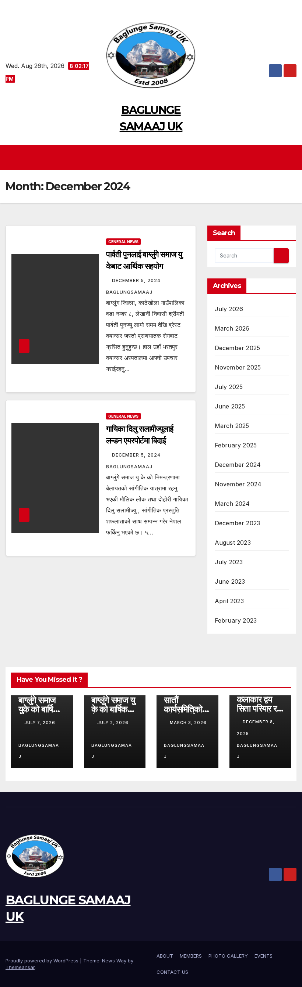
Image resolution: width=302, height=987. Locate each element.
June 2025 (230, 406)
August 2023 (233, 542)
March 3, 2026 (188, 722)
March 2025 (232, 425)
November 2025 (238, 367)
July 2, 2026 (113, 722)
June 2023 (230, 581)
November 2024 (238, 484)
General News (123, 241)
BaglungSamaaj (38, 751)
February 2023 (236, 620)
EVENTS (263, 956)
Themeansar (20, 967)
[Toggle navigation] (153, 157)
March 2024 (232, 503)
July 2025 (229, 386)
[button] (291, 157)
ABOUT (165, 956)
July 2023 (229, 562)
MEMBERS (191, 956)
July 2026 (229, 309)
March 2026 (232, 328)
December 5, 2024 (137, 280)
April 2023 (229, 601)
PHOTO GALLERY (228, 956)
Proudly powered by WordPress (43, 960)
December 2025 (237, 348)
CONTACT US (172, 972)
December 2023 (237, 523)
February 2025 (236, 445)
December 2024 (238, 464)
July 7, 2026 (39, 722)
